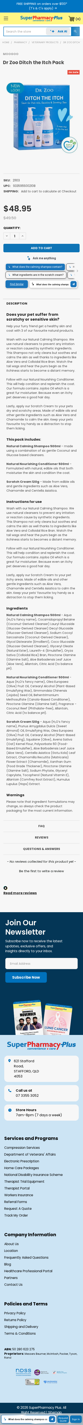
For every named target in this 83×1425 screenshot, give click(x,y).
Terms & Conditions (20, 1333)
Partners (11, 1278)
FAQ (41, 826)
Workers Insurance (18, 1195)
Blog (7, 1264)
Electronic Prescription (21, 1161)
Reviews (41, 837)
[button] (41, 870)
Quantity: (11, 228)
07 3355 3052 (27, 1093)
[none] (41, 117)
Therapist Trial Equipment (24, 1181)
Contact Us (13, 1284)
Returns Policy (15, 1320)
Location (11, 1250)
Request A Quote (18, 1208)
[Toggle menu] (6, 18)
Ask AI (62, 31)
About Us (11, 1244)
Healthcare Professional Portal (28, 1271)
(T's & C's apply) (41, 8)
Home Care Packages (21, 1168)
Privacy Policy (15, 1313)
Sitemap (55, 1412)
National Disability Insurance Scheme (33, 1175)
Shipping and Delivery (21, 1326)
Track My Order (16, 1215)
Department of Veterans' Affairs (30, 1154)
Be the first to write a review (41, 871)
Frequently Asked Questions (26, 1257)
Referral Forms (15, 1202)
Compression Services (22, 1147)
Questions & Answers (41, 849)
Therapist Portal (17, 1188)
